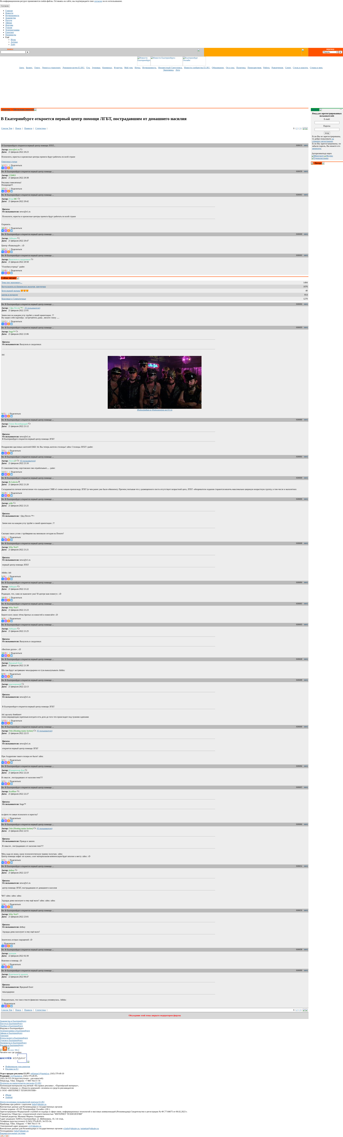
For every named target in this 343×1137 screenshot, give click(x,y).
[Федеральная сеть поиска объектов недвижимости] (28, 1062)
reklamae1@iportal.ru (40, 1073)
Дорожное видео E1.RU (73, 67)
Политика (240, 67)
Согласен (5, 6)
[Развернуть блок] (312, 163)
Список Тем (6, 128)
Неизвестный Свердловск (170, 67)
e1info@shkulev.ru (71, 1128)
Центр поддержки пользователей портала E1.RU (22, 1102)
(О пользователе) (32, 308)
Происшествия (254, 67)
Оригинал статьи (9, 161)
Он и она (230, 67)
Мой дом (128, 67)
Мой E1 (315, 109)
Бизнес (29, 67)
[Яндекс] (328, 156)
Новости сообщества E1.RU (197, 67)
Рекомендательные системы (12, 1133)
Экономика (168, 70)
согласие (98, 1)
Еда (88, 67)
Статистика (40, 128)
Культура (118, 67)
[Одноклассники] (8, 168)
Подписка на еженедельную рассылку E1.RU (20, 1083)
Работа (266, 67)
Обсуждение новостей (23, 109)
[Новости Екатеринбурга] (144, 65)
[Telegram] (11, 168)
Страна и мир (316, 67)
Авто (21, 67)
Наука (137, 67)
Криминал (107, 67)
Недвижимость (149, 67)
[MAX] (5, 168)
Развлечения (277, 67)
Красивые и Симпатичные (14, 299)
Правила (28, 128)
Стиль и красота (300, 67)
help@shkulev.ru (39, 1104)
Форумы (6, 109)
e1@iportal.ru (16, 1076)
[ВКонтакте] (2, 168)
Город (37, 67)
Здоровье (96, 67)
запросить (316, 148)
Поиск (18, 128)
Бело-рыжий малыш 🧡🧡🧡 (15, 291)
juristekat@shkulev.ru (90, 1128)
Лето (178, 70)
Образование (218, 67)
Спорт (288, 67)
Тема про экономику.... (12, 282)
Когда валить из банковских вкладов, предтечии (24, 286)
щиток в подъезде (10, 295)
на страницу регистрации (323, 140)
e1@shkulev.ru (35, 1126)
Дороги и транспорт (51, 67)
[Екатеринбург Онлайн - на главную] (194, 65)
